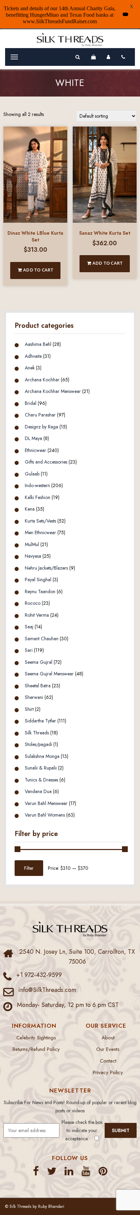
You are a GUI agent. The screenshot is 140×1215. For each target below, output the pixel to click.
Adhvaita (33, 356)
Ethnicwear (35, 450)
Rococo (32, 603)
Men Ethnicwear (40, 532)
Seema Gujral (38, 662)
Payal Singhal (38, 579)
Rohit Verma (37, 615)
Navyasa (33, 556)
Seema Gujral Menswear (49, 673)
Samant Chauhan (41, 638)
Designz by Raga (41, 426)
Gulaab (32, 473)
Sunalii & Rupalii (41, 767)
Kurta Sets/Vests (40, 520)
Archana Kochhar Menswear (53, 391)
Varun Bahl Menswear (46, 803)
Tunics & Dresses (41, 779)
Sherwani (34, 697)
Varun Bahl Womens (45, 814)
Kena (30, 509)
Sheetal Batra (38, 685)
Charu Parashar (40, 414)
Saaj (29, 626)
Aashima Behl (38, 344)
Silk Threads (37, 732)
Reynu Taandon (40, 591)
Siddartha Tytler (40, 720)
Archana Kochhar (42, 379)
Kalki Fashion (37, 497)
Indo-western (37, 485)
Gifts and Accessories (46, 461)
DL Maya (33, 438)
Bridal (30, 403)
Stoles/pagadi (38, 744)
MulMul (32, 544)
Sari (29, 650)
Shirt (29, 709)
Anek (30, 367)
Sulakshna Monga (42, 756)
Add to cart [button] (37, 270)
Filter (29, 868)
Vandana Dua (38, 791)
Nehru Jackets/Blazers (46, 568)
